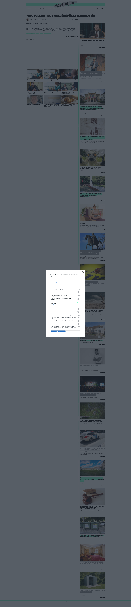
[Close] (83, 272)
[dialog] (65, 303)
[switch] (78, 292)
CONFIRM (58, 331)
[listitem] (65, 289)
